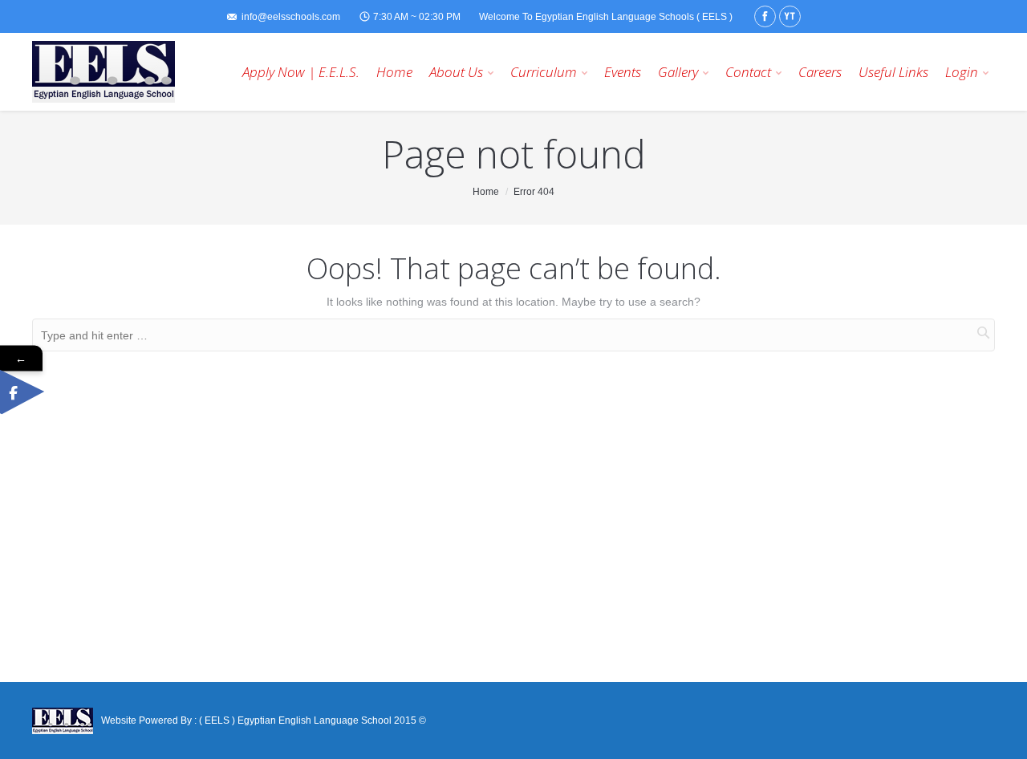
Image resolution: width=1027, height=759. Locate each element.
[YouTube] (790, 16)
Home (486, 191)
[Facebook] (765, 16)
